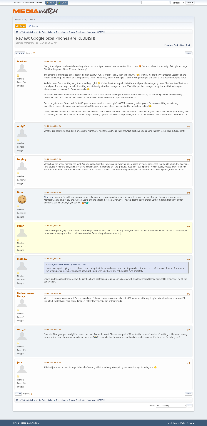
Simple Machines (33, 423)
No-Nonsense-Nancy (25, 295)
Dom (20, 192)
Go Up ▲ (190, 423)
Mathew (22, 61)
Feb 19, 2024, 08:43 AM (52, 259)
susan (20, 225)
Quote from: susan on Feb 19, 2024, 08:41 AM (66, 264)
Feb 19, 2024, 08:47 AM (52, 329)
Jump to (152, 405)
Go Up (18, 393)
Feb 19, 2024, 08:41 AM (52, 226)
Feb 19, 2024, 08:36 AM (52, 126)
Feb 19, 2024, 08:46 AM (52, 293)
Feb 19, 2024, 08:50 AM (52, 362)
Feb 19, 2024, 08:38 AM (52, 192)
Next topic (185, 45)
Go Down (19, 53)
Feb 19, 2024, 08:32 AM (52, 61)
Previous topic (171, 45)
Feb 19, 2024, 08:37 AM (52, 159)
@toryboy (48, 197)
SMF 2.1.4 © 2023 (19, 423)
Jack (19, 362)
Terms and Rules (179, 423)
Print (188, 53)
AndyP (21, 126)
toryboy (22, 159)
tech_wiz (22, 329)
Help (169, 423)
